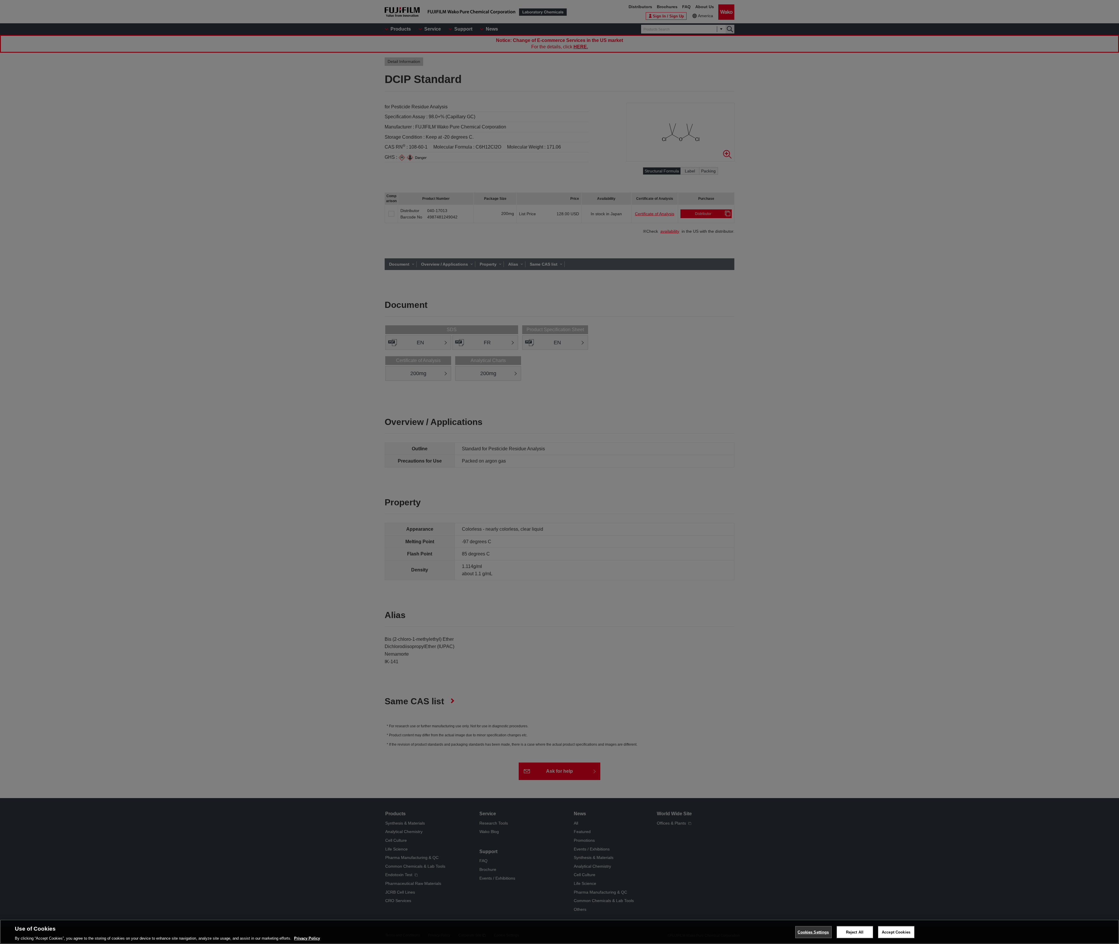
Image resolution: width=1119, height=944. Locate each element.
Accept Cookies (896, 932)
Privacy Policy (307, 938)
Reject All (854, 932)
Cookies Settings (813, 932)
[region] (559, 932)
